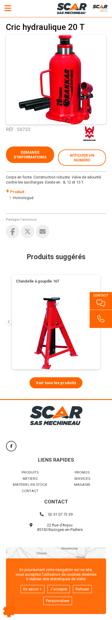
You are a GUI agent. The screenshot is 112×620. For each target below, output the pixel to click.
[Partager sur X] (27, 231)
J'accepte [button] (58, 589)
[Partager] (42, 231)
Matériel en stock (30, 484)
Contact (30, 491)
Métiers (30, 479)
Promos (82, 472)
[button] (82, 157)
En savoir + (32, 589)
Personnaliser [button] (57, 600)
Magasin (82, 484)
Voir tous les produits (56, 383)
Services (82, 479)
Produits (30, 472)
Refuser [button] (82, 589)
